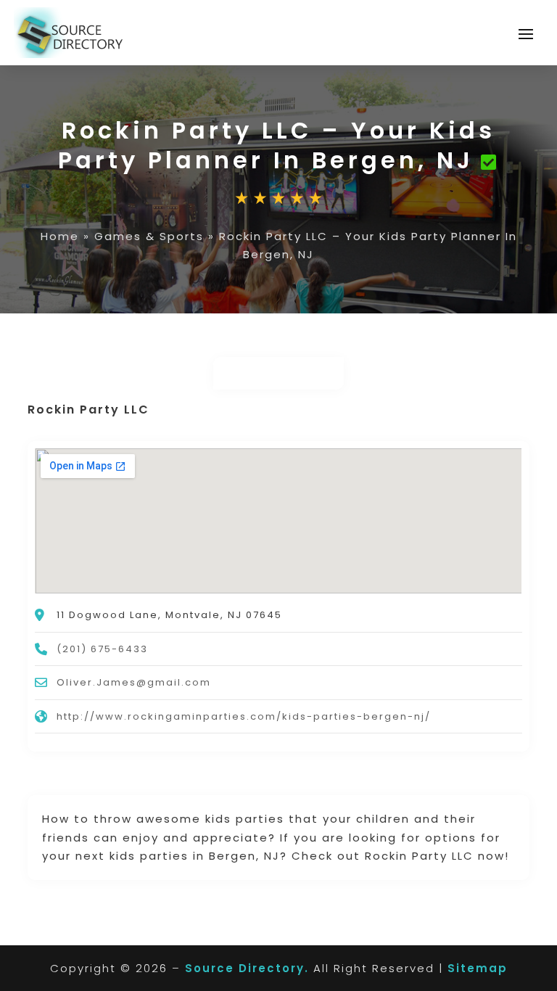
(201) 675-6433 (102, 649)
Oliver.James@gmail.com (134, 682)
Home (60, 236)
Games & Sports (149, 236)
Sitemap (477, 968)
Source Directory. (247, 968)
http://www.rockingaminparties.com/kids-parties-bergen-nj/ (244, 716)
